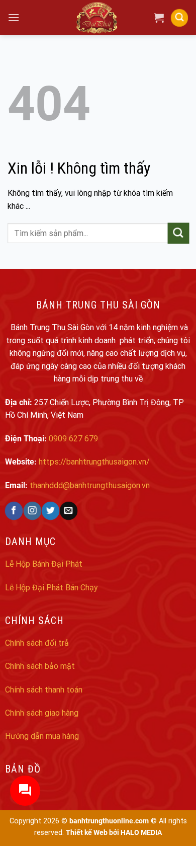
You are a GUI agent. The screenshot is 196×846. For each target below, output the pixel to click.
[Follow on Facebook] (14, 510)
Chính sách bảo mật (40, 666)
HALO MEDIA (141, 832)
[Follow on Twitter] (50, 510)
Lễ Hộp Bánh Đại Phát (43, 564)
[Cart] (159, 18)
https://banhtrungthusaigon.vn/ (94, 462)
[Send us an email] (68, 510)
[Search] (179, 17)
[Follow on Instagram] (32, 510)
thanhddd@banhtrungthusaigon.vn (90, 485)
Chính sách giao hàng (41, 713)
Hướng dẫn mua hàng (42, 736)
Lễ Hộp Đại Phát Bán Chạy (51, 587)
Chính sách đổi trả (37, 643)
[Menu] (14, 17)
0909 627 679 (73, 438)
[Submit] (178, 233)
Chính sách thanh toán (43, 690)
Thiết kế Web (87, 832)
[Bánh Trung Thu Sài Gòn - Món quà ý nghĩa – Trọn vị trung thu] (98, 17)
